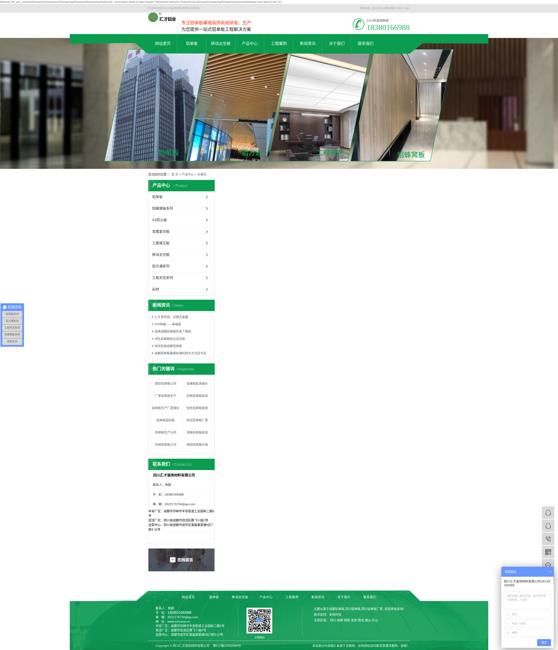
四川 (333, 620)
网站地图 (389, 8)
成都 (340, 620)
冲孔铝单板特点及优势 (170, 338)
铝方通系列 (161, 266)
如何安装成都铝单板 (168, 346)
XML (407, 8)
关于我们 (343, 597)
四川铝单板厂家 (372, 609)
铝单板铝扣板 (166, 420)
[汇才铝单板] (548, 526)
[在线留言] (548, 565)
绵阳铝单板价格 (197, 444)
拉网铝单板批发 (197, 395)
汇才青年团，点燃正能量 (171, 317)
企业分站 (377, 8)
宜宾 (354, 620)
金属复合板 (161, 231)
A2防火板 (159, 220)
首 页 (174, 174)
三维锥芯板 (161, 243)
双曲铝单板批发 (197, 432)
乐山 (375, 620)
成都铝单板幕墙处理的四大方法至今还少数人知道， (183, 353)
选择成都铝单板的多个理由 (173, 331)
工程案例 (292, 597)
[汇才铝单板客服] (548, 512)
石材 (155, 289)
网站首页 (188, 597)
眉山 (368, 620)
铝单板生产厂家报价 (165, 408)
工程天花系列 (162, 278)
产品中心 (188, 174)
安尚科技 (335, 614)
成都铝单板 (336, 609)
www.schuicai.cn (178, 621)
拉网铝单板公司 (165, 444)
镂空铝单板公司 (165, 383)
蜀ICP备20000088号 (227, 645)
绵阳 (347, 620)
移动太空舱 (161, 255)
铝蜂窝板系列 (162, 208)
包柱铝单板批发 (197, 408)
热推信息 (365, 8)
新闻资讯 (318, 597)
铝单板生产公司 (165, 432)
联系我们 (369, 597)
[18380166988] (548, 539)
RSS (399, 8)
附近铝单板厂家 (197, 420)
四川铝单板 (353, 609)
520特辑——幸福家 (168, 324)
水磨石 (202, 174)
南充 (361, 620)
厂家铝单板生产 (165, 395)
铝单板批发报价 (197, 383)
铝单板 (157, 197)
